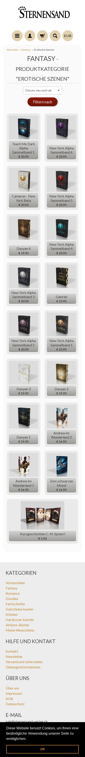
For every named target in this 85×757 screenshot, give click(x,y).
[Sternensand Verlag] (42, 16)
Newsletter (14, 656)
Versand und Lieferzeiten (24, 662)
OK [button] (42, 749)
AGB (9, 698)
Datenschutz (15, 704)
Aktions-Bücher (17, 625)
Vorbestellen (15, 583)
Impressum (14, 693)
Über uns (12, 688)
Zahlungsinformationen (23, 667)
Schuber (12, 614)
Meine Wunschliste (20, 630)
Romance (13, 593)
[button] (28, 739)
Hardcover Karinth (20, 619)
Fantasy (26, 49)
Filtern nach (42, 102)
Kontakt (12, 651)
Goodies (12, 598)
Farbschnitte (15, 604)
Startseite (12, 49)
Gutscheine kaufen (19, 609)
